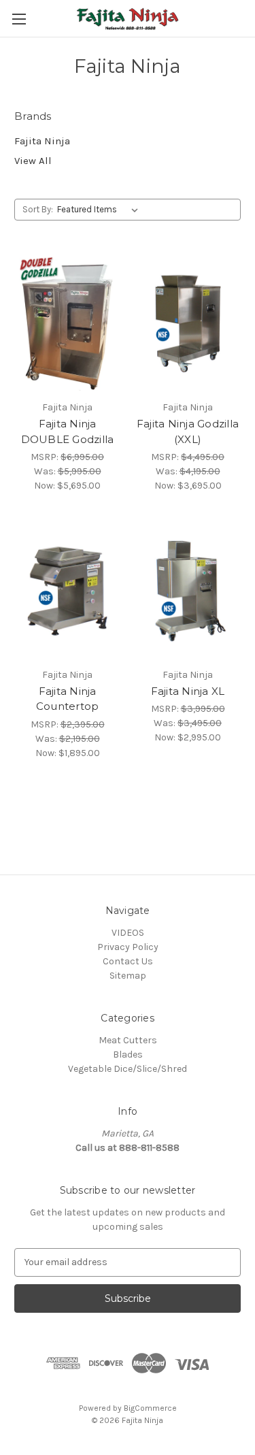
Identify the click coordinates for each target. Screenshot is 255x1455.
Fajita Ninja (42, 141)
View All (33, 160)
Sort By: (37, 209)
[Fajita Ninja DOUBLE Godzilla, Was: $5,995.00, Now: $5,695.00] (67, 323)
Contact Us (128, 961)
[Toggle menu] (18, 18)
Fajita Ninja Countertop (67, 699)
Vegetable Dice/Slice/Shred (127, 1069)
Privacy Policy (127, 947)
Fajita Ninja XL (188, 691)
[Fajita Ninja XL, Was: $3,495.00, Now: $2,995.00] (188, 590)
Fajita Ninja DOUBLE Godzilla (67, 431)
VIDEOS (128, 932)
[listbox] (100, 209)
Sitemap (127, 975)
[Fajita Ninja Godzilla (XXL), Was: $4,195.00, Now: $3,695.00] (188, 323)
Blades (128, 1054)
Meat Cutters (128, 1040)
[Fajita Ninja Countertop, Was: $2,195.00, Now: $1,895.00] (67, 590)
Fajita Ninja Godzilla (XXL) (188, 431)
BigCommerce (150, 1408)
